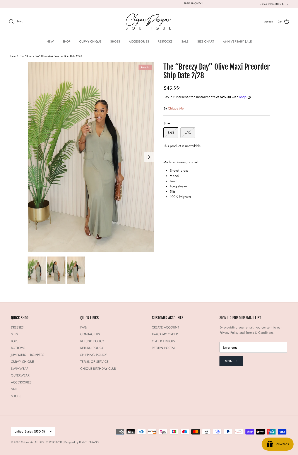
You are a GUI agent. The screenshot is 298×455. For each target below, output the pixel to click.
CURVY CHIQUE (90, 41)
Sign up (231, 361)
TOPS (14, 341)
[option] (91, 157)
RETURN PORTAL (163, 348)
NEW (50, 41)
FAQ (83, 327)
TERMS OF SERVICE (94, 361)
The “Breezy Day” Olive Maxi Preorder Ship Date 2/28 (51, 56)
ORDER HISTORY (163, 341)
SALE (184, 41)
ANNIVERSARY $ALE (237, 41)
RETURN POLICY (91, 348)
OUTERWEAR (20, 375)
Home (12, 56)
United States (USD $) (272, 4)
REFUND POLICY (92, 341)
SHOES (115, 41)
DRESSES (17, 327)
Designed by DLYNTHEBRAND (81, 442)
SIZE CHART (205, 41)
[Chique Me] (149, 22)
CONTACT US (90, 334)
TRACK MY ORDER (165, 334)
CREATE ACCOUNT (165, 327)
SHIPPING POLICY (93, 354)
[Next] (149, 157)
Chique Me (176, 108)
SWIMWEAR (19, 368)
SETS (14, 334)
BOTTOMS (18, 348)
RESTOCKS (165, 41)
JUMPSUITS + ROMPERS (27, 354)
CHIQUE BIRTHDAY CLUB (98, 368)
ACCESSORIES (139, 41)
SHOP (66, 41)
